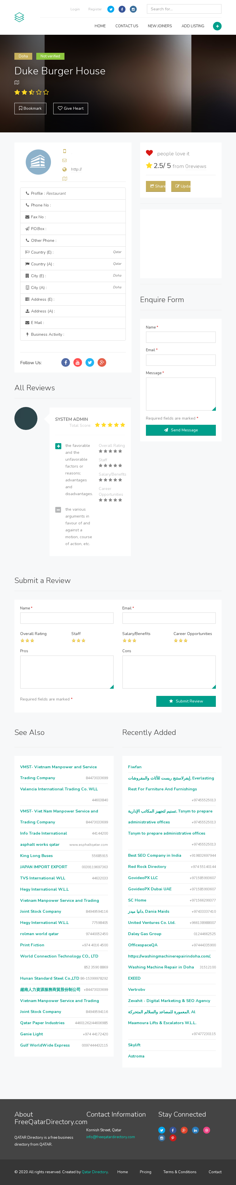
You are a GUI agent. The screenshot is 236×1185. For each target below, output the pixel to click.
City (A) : (75, 287)
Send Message (184, 430)
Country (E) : (75, 252)
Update (186, 186)
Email (152, 350)
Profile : (48, 193)
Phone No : (40, 205)
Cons (126, 651)
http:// (76, 169)
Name (152, 327)
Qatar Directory (95, 1172)
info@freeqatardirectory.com (110, 1137)
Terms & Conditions (180, 1172)
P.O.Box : (38, 228)
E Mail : (37, 322)
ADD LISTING (193, 26)
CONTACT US (126, 26)
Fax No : (38, 217)
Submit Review (189, 701)
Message (155, 373)
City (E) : (75, 276)
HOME (100, 26)
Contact (215, 1172)
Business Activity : (47, 334)
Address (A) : (42, 311)
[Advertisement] (181, 244)
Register (95, 9)
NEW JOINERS (160, 26)
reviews (195, 166)
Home (122, 1172)
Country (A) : (75, 264)
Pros (24, 651)
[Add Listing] (217, 26)
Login (75, 9)
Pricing (145, 1172)
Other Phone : (43, 240)
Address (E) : (42, 299)
